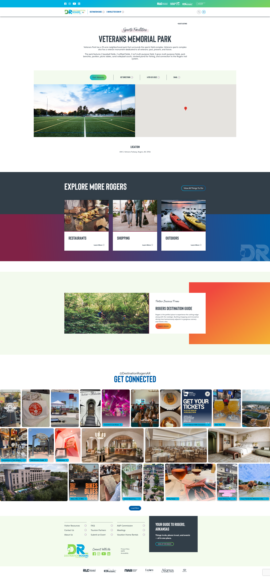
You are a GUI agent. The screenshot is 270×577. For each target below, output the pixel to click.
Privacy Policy (125, 549)
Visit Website (98, 77)
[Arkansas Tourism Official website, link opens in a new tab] (167, 570)
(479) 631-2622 (152, 77)
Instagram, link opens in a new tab (70, 4)
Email (175, 77)
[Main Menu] (204, 12)
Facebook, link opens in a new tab (65, 4)
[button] (130, 110)
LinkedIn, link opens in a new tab (79, 4)
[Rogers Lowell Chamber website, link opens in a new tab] (89, 570)
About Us (68, 535)
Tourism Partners (98, 530)
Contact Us (69, 530)
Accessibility (124, 553)
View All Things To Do (193, 188)
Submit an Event (98, 535)
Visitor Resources (72, 526)
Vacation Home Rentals (127, 535)
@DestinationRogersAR (135, 373)
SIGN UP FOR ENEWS (164, 544)
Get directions (125, 77)
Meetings (121, 530)
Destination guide (96, 12)
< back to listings (182, 24)
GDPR (123, 551)
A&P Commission (125, 526)
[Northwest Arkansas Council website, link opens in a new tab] (131, 570)
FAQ (93, 526)
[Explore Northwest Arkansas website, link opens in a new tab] (149, 570)
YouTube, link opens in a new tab (74, 4)
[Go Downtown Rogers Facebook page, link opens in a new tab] (110, 570)
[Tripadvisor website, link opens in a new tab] (184, 570)
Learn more (163, 326)
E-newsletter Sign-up (114, 12)
